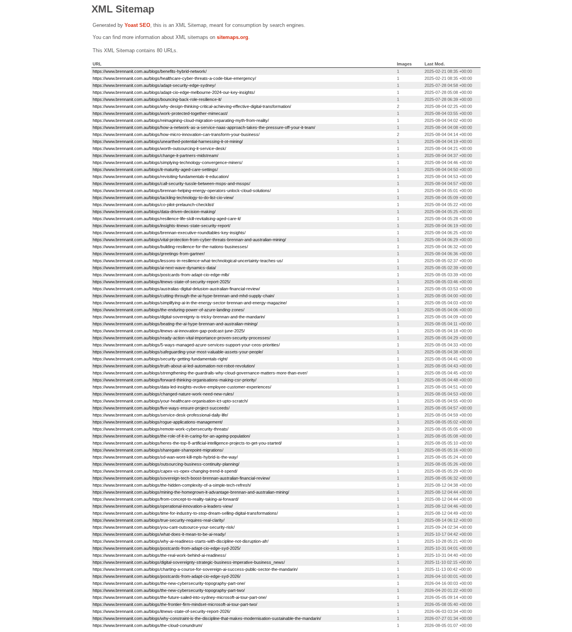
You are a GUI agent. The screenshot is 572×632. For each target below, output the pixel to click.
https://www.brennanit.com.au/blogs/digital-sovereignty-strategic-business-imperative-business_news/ (189, 562)
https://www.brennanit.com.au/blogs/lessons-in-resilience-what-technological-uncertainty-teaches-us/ (188, 260)
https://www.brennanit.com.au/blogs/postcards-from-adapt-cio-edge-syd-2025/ (166, 548)
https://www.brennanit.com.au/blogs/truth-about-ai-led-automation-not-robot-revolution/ (174, 366)
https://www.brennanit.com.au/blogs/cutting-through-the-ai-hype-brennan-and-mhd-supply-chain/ (183, 295)
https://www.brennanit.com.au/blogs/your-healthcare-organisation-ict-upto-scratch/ (170, 401)
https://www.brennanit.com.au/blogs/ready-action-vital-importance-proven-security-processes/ (181, 337)
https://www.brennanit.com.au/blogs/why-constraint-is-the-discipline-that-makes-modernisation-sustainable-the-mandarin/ (207, 618)
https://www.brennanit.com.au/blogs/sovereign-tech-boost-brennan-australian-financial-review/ (181, 478)
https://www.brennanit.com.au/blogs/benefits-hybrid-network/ (150, 71)
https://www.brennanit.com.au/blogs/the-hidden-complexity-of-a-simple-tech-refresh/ (172, 485)
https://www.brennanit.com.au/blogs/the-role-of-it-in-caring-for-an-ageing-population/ (171, 436)
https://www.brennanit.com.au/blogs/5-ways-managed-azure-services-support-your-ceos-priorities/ (186, 344)
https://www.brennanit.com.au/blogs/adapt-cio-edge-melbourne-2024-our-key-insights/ (174, 92)
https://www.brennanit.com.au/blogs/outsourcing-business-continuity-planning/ (166, 464)
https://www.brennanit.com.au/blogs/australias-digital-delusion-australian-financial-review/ (176, 288)
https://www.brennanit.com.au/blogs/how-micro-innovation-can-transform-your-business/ (176, 134)
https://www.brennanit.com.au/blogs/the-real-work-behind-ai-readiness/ (159, 555)
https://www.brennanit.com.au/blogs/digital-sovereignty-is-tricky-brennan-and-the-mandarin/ (179, 316)
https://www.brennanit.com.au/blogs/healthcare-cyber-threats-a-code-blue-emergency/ (174, 78)
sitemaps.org (232, 37)
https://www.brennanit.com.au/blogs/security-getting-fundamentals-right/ (160, 359)
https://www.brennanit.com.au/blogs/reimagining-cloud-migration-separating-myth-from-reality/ (181, 120)
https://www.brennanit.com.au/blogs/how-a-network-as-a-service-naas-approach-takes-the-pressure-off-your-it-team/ (204, 127)
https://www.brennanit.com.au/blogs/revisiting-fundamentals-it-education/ (161, 176)
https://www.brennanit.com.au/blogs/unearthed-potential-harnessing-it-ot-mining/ (168, 141)
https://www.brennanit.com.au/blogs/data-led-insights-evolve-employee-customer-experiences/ (182, 387)
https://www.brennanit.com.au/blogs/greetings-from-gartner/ (149, 253)
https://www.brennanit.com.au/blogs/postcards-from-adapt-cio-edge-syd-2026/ (166, 576)
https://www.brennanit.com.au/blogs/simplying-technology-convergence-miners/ (167, 162)
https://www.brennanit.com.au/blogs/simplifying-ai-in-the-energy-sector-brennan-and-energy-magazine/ (190, 302)
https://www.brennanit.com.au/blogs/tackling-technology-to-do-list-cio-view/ (163, 197)
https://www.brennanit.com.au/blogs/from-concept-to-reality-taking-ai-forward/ (166, 499)
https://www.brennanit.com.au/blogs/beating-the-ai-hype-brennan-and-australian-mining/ (175, 323)
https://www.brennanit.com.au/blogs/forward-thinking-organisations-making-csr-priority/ (174, 380)
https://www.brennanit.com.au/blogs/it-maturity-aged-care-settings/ (155, 169)
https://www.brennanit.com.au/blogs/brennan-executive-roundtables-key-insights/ (169, 232)
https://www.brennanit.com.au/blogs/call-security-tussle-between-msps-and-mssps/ (171, 183)
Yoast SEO (137, 25)
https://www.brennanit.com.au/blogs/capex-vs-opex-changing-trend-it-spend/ (165, 471)
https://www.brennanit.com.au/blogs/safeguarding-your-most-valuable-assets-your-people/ (178, 352)
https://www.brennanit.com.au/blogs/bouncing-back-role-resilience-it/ (157, 99)
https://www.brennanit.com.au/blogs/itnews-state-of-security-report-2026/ (161, 611)
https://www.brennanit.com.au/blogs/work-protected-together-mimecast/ (160, 113)
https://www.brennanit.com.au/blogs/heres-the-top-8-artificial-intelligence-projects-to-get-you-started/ (187, 443)
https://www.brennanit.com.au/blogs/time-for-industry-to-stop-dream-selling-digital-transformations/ (185, 513)
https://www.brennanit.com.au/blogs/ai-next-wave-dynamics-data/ (154, 267)
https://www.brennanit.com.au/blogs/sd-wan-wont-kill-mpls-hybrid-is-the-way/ (165, 457)
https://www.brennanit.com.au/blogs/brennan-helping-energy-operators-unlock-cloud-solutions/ (182, 190)
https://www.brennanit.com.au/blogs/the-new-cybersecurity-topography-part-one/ (169, 583)
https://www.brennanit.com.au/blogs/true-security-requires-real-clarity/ (159, 520)
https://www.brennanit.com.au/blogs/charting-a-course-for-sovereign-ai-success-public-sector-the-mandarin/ (195, 569)
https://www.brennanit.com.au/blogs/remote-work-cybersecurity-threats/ (160, 429)
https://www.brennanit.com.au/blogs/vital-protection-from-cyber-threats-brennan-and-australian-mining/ (189, 239)
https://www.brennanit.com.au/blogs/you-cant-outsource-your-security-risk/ (164, 527)
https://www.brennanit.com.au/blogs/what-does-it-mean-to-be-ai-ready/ (159, 534)
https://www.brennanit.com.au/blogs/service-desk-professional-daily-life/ (160, 415)
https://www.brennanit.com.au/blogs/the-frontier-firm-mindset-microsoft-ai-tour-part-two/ (175, 604)
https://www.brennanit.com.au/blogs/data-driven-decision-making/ (154, 211)
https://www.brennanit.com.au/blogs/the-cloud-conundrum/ (147, 625)
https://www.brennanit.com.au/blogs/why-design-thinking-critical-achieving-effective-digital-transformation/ (192, 106)
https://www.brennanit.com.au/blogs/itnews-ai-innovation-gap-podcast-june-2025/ (169, 330)
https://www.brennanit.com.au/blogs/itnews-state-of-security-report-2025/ (161, 281)
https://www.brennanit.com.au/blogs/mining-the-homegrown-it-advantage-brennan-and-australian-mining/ (191, 492)
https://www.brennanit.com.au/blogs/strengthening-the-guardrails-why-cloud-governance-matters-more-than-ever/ (200, 373)
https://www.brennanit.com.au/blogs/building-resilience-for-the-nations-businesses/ (170, 246)
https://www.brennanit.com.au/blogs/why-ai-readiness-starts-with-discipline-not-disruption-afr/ (180, 541)
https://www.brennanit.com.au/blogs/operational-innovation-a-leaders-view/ (163, 506)
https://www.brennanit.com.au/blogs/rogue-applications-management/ (158, 422)
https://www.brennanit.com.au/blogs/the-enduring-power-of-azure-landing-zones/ (168, 309)
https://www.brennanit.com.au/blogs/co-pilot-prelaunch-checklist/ (153, 204)
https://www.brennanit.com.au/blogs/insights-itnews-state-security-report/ (161, 225)
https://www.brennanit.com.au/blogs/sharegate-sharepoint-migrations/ (158, 450)
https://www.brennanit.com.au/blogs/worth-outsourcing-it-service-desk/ (159, 148)
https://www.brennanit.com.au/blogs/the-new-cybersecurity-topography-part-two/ (169, 590)
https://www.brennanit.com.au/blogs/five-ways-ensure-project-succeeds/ (161, 408)
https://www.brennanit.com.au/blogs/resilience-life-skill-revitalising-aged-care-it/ (167, 218)
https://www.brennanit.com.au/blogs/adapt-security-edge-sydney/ (154, 85)
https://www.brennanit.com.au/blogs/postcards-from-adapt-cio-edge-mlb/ (161, 274)
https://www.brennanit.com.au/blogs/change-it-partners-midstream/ (155, 155)
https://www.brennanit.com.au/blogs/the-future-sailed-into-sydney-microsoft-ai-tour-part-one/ (180, 597)
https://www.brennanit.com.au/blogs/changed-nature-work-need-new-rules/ (163, 394)
